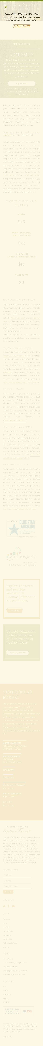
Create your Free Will (22, 26)
